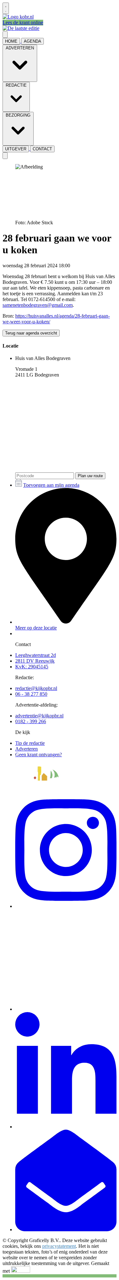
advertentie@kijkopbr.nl (39, 715)
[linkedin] (65, 1126)
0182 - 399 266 (30, 721)
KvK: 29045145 (31, 666)
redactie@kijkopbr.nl (36, 688)
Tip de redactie (30, 743)
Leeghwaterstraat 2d (35, 655)
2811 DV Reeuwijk (35, 661)
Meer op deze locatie (36, 627)
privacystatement (59, 1246)
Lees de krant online (23, 22)
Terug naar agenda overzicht (31, 333)
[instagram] (65, 906)
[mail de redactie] (65, 1229)
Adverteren (26, 748)
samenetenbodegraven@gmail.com (38, 305)
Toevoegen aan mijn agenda (51, 485)
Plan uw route (90, 475)
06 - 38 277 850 (31, 694)
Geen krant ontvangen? (38, 754)
